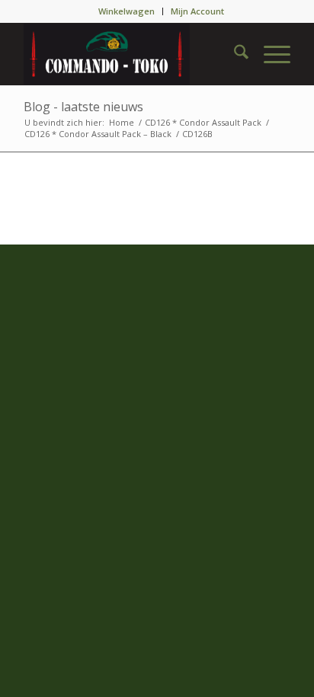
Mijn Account (197, 11)
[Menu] (269, 54)
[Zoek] (233, 54)
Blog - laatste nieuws (83, 106)
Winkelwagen (126, 11)
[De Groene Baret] (130, 54)
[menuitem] (127, 11)
